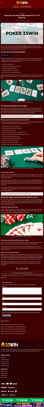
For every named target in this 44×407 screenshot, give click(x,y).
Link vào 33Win (22, 13)
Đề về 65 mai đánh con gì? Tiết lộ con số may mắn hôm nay (12, 333)
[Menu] (1, 2)
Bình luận (4, 286)
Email (3, 301)
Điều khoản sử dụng (5, 361)
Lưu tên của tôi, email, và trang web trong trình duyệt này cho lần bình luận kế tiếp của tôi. (22, 312)
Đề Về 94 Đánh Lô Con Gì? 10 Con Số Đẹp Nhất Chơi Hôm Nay (13, 331)
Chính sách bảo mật (5, 359)
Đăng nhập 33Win (4, 373)
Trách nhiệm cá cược (5, 363)
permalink (31, 272)
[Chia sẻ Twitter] (21, 269)
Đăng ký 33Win (4, 371)
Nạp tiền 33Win (4, 375)
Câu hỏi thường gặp (5, 365)
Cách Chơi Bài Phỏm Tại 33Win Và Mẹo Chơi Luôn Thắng (12, 324)
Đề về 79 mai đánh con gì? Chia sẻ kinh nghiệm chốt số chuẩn (13, 329)
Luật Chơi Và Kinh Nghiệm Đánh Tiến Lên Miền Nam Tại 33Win (13, 326)
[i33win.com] (22, 2)
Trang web (4, 307)
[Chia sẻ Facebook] (19, 269)
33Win (24, 46)
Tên (3, 296)
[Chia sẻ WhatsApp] (17, 269)
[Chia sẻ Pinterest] (25, 269)
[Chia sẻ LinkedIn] (27, 269)
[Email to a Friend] (23, 269)
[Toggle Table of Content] (10, 55)
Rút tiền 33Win (4, 377)
